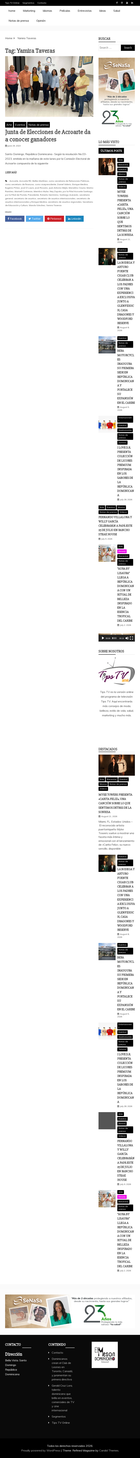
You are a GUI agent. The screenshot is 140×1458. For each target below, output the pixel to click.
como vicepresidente (45, 184)
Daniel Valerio (64, 184)
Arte (9, 124)
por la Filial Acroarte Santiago (78, 191)
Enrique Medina (80, 184)
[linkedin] (116, 724)
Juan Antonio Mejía (58, 188)
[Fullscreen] (131, 638)
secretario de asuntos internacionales (56, 198)
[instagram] (126, 724)
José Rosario (41, 188)
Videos (122, 186)
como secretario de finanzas (19, 184)
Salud (116, 10)
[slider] (114, 638)
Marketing (29, 10)
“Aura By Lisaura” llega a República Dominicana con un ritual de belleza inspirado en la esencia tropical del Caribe (125, 594)
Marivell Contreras (24, 191)
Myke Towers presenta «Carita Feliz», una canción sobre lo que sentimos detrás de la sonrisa (125, 213)
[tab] (111, 151)
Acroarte (14, 181)
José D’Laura (27, 188)
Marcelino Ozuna (77, 188)
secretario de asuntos (25, 198)
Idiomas (47, 10)
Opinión (41, 20)
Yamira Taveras (54, 205)
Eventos (20, 124)
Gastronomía (125, 430)
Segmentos (28, 3)
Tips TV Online (12, 3)
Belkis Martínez (40, 181)
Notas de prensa (19, 20)
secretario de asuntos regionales (65, 202)
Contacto (41, 3)
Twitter (36, 218)
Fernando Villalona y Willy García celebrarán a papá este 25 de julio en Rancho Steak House (115, 525)
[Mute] (127, 638)
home (12, 10)
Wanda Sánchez (37, 205)
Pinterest (55, 218)
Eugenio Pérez (12, 188)
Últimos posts (111, 151)
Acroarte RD (25, 181)
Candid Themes (108, 1450)
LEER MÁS (11, 172)
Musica (121, 174)
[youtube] (117, 735)
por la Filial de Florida (16, 195)
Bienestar (123, 164)
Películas (65, 10)
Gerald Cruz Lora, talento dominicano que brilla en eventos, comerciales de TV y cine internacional (63, 1398)
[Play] (103, 638)
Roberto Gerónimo (49, 195)
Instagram (122, 2)
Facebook (117, 2)
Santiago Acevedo (69, 195)
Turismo (122, 442)
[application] (117, 638)
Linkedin (132, 2)
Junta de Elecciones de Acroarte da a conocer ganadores (47, 135)
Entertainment (125, 419)
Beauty (121, 551)
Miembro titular (41, 191)
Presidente (33, 195)
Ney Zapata (56, 191)
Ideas (102, 10)
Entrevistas (85, 10)
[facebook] (106, 724)
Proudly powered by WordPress (41, 1450)
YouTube (127, 2)
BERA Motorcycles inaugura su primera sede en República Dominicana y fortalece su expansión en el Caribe (126, 376)
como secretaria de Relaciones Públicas (69, 181)
